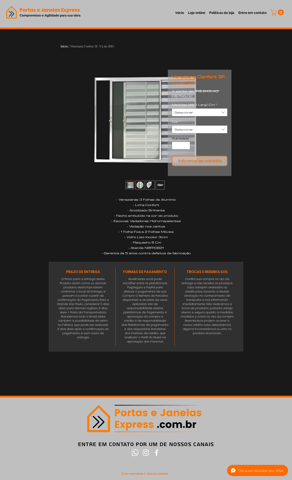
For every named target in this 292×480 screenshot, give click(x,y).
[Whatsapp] (135, 452)
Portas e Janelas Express (50, 10)
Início (64, 46)
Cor (176, 121)
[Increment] (187, 145)
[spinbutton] (181, 145)
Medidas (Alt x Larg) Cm (194, 104)
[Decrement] (175, 145)
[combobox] (199, 112)
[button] (278, 12)
